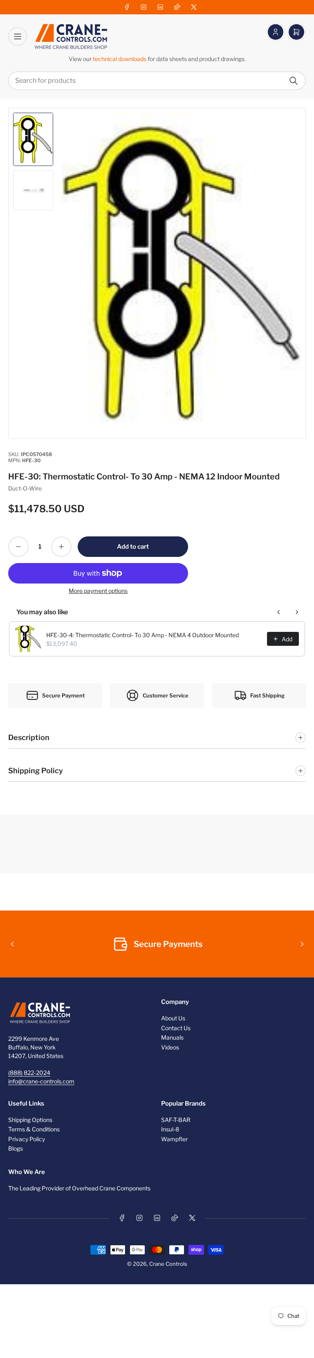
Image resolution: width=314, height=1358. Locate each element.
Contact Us (176, 1027)
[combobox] (157, 80)
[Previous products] (279, 612)
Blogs (15, 1148)
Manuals (172, 1037)
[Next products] (297, 612)
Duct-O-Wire (25, 488)
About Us (173, 1018)
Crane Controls (168, 1263)
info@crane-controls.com (41, 1081)
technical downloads (120, 58)
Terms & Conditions (34, 1129)
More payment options (98, 590)
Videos (170, 1047)
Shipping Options (30, 1119)
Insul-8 (170, 1129)
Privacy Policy (26, 1138)
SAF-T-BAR (176, 1119)
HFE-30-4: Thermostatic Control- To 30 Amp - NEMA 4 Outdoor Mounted (142, 634)
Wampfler (174, 1138)
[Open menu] (17, 36)
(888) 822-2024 (29, 1072)
